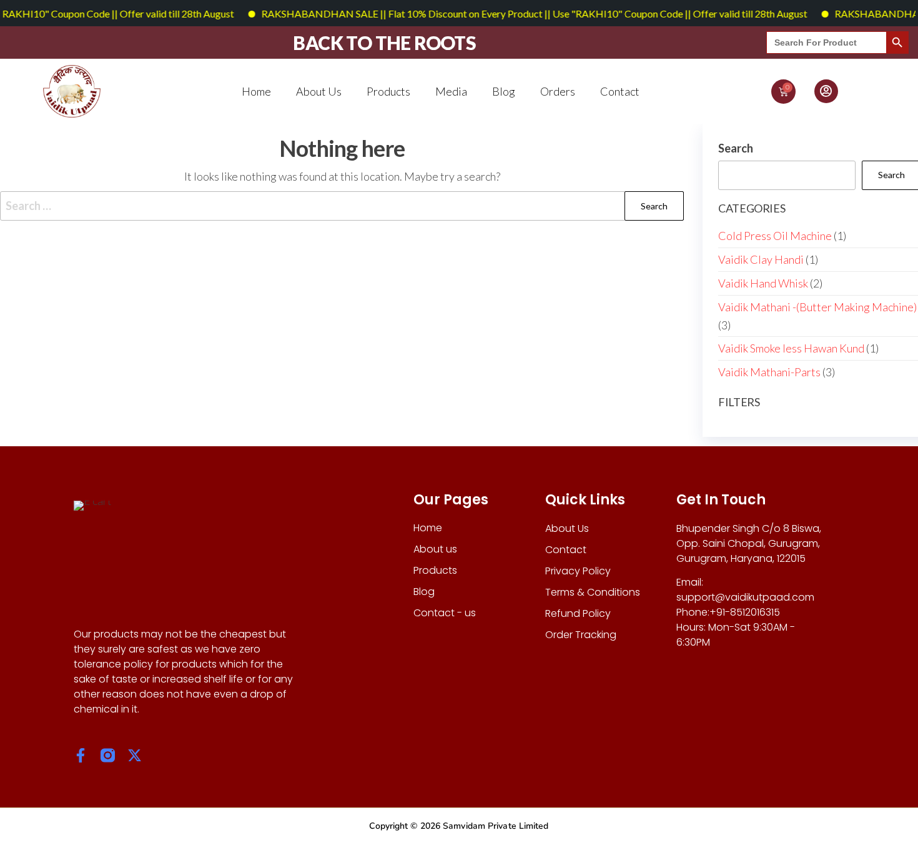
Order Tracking (580, 635)
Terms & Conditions (592, 592)
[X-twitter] (134, 755)
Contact (619, 91)
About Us (319, 91)
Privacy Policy (578, 571)
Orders (557, 91)
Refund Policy (578, 613)
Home (256, 91)
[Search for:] (342, 206)
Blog (503, 91)
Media (451, 91)
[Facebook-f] (81, 755)
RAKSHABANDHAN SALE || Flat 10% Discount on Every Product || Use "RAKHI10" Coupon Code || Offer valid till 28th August (522, 13)
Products (388, 91)
